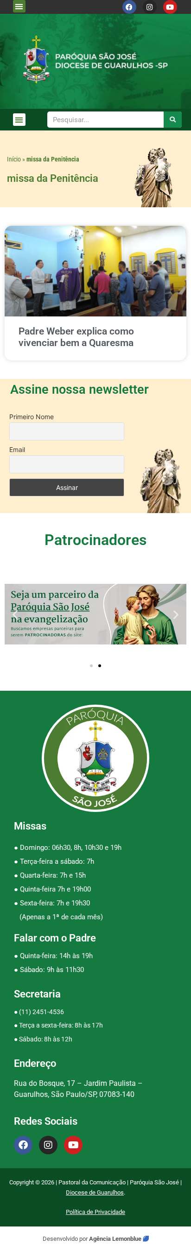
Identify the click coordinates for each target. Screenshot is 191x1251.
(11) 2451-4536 (41, 1012)
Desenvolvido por (66, 1238)
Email (17, 449)
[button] (19, 6)
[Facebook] (129, 7)
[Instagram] (150, 7)
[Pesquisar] (173, 119)
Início (14, 159)
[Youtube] (170, 7)
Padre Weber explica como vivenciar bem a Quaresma (76, 337)
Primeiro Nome (31, 417)
